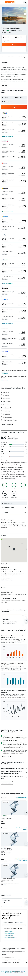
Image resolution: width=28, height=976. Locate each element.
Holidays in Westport (9, 933)
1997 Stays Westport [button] (6, 848)
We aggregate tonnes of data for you (11, 959)
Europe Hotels (19, 970)
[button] (2, 2)
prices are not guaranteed (7, 952)
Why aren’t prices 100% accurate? (11, 962)
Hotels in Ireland (4, 971)
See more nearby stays (21, 797)
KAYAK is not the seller (8, 957)
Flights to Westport (8, 931)
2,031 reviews (19, 30)
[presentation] (14, 637)
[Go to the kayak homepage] (9, 2)
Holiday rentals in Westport (10, 937)
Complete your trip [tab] (8, 922)
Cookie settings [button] (4, 380)
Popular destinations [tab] (20, 922)
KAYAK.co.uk (7, 970)
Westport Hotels (8, 972)
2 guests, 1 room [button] (7, 41)
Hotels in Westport (8, 935)
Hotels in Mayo (12, 971)
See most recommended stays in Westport (21, 859)
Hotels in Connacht (21, 971)
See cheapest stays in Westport (22, 828)
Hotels (12, 970)
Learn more (5, 373)
